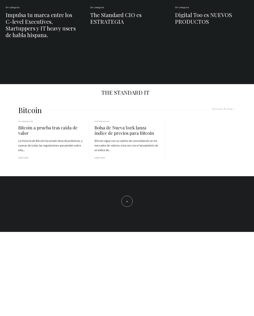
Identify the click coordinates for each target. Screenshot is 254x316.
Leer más (23, 158)
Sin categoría (13, 7)
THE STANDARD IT (125, 92)
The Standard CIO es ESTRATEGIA (116, 18)
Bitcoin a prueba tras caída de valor (48, 130)
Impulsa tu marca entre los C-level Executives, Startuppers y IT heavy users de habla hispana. (41, 25)
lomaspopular (25, 121)
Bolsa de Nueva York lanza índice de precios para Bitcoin (124, 130)
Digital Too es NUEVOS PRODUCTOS (203, 18)
